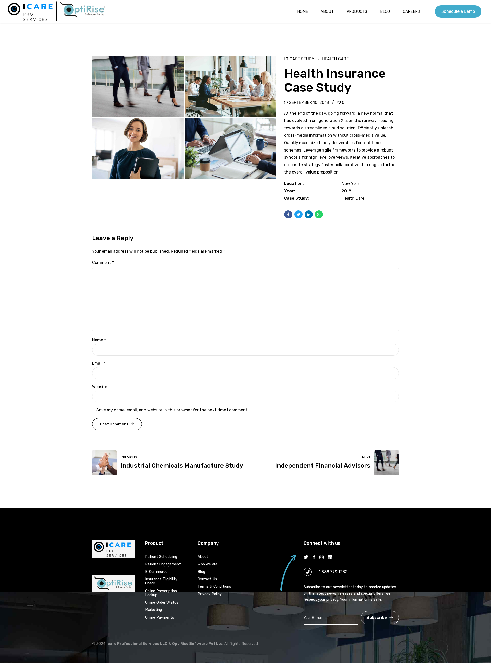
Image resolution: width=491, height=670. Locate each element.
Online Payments (159, 617)
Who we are (207, 564)
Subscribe (376, 617)
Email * (98, 363)
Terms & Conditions (214, 586)
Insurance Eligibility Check (161, 581)
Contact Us (207, 579)
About (327, 11)
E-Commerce (156, 572)
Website (99, 386)
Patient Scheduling (161, 557)
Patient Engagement (163, 564)
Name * (99, 340)
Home (302, 11)
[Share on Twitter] (298, 214)
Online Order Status (161, 602)
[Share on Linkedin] (309, 214)
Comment (103, 262)
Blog (385, 11)
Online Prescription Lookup (161, 593)
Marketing (153, 610)
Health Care (335, 58)
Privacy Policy (210, 594)
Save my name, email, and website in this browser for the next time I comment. (172, 410)
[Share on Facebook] (288, 214)
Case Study (301, 58)
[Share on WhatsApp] (319, 214)
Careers (411, 11)
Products (357, 11)
